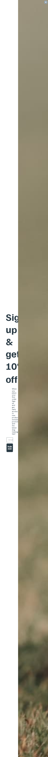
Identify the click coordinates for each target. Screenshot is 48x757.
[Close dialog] (46, 2)
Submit (10, 447)
